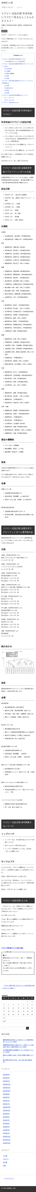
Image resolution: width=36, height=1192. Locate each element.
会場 (6, 78)
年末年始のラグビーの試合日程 (14, 61)
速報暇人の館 (7, 3)
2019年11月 (6, 1110)
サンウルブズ (9, 100)
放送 (6, 76)
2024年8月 (6, 1074)
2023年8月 (6, 1094)
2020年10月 (6, 1107)
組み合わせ (8, 88)
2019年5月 (6, 1123)
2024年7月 (6, 1078)
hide (21, 55)
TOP (8, 7)
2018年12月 (6, 1136)
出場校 (7, 71)
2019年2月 (6, 1133)
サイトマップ (9, 1178)
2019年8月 (6, 1117)
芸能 (4, 1165)
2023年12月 (6, 1084)
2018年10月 (6, 1143)
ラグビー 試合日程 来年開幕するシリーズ (15, 95)
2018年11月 (6, 1140)
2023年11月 (6, 1087)
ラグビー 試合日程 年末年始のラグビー (14, 59)
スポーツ (4, 31)
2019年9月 (6, 1113)
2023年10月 (6, 1091)
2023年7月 (6, 1097)
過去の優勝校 (9, 73)
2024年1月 (6, 1081)
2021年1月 (6, 1104)
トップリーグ (9, 97)
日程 (6, 85)
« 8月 (4, 1021)
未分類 (5, 1162)
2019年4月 (6, 1127)
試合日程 (8, 68)
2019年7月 (6, 1120)
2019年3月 (6, 1130)
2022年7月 (6, 1100)
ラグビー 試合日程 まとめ (10, 102)
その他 (5, 1156)
